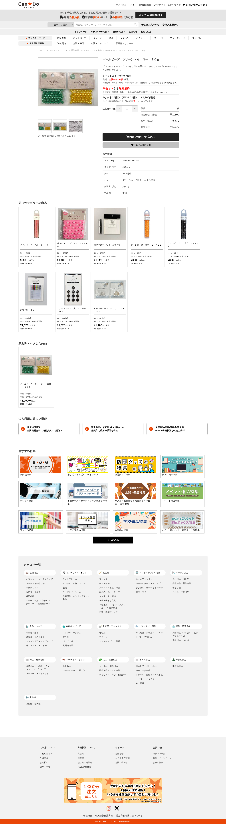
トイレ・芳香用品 (144, 637)
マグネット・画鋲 (107, 596)
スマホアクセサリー (145, 579)
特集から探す (119, 32)
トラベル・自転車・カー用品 (149, 675)
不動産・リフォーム (126, 43)
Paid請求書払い (85, 767)
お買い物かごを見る (197, 4)
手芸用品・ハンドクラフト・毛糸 (86, 50)
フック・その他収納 (35, 583)
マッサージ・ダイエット (37, 673)
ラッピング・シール (72, 592)
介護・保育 (78, 43)
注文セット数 (109, 108)
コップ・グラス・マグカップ (39, 641)
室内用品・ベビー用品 (146, 666)
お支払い (44, 762)
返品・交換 (45, 767)
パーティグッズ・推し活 (74, 670)
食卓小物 (176, 588)
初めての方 (146, 32)
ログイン (132, 5)
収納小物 (30, 596)
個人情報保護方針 (104, 815)
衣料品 (66, 637)
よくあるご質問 (122, 758)
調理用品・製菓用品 (181, 583)
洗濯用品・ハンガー (181, 640)
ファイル (196, 38)
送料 (72, 17)
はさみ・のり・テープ (109, 592)
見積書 (81, 754)
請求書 (81, 758)
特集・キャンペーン (162, 758)
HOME (41, 50)
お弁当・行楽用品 (180, 592)
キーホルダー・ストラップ (148, 583)
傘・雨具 (140, 683)
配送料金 (44, 758)
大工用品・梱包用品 (108, 666)
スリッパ (158, 38)
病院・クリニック (100, 43)
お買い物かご (159, 762)
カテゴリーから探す (100, 32)
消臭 (111, 38)
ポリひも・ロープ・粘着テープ (112, 676)
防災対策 (61, 38)
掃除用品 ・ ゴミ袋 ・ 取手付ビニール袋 (185, 634)
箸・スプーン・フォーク (37, 645)
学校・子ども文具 (107, 600)
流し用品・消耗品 (180, 579)
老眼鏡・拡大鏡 (33, 704)
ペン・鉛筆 (104, 583)
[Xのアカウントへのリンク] (116, 808)
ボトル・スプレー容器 (109, 641)
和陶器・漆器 (32, 633)
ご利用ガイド (160, 5)
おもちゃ (67, 666)
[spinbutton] (127, 109)
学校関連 (61, 43)
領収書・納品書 (85, 762)
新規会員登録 (145, 5)
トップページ (81, 32)
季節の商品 (177, 666)
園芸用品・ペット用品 (109, 670)
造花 (65, 588)
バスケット (141, 38)
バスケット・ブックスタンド (39, 579)
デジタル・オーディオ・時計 (149, 588)
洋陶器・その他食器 (35, 637)
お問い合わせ (174, 5)
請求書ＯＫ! (96, 17)
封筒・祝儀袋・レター (109, 612)
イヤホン (124, 38)
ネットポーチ (79, 38)
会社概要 (87, 815)
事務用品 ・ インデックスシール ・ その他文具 (112, 606)
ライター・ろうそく (145, 679)
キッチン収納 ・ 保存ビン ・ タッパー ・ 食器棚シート (39, 602)
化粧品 (102, 633)
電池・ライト (142, 592)
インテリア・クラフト (57, 50)
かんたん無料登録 (149, 15)
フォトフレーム (177, 38)
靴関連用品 (68, 645)
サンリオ (97, 38)
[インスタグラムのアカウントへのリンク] (109, 808)
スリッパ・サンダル (72, 633)
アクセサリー (105, 637)
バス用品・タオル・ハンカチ (149, 633)
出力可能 (122, 17)
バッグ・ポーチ (70, 641)
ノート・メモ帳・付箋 (109, 588)
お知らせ (133, 32)
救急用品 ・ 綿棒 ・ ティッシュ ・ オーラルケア (39, 667)
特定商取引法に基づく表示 (129, 815)
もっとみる (113, 540)
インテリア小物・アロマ (74, 583)
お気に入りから (151, 24)
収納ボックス (32, 588)
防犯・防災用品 (143, 670)
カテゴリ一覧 (159, 754)
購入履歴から (171, 24)
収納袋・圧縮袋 (33, 592)
